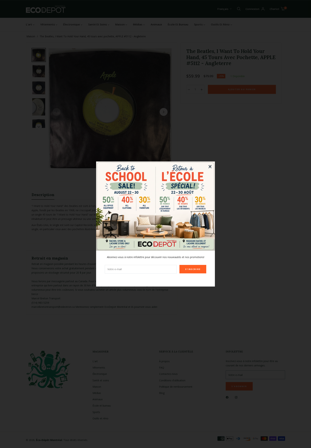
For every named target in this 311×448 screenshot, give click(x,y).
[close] (210, 166)
